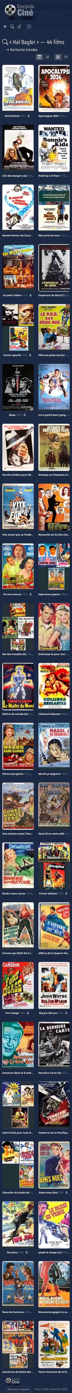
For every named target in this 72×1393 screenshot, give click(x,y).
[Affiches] (58, 57)
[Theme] (5, 26)
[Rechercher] (12, 26)
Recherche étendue (23, 50)
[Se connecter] (19, 26)
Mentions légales (19, 1389)
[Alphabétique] (47, 57)
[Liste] (66, 57)
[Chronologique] (39, 57)
